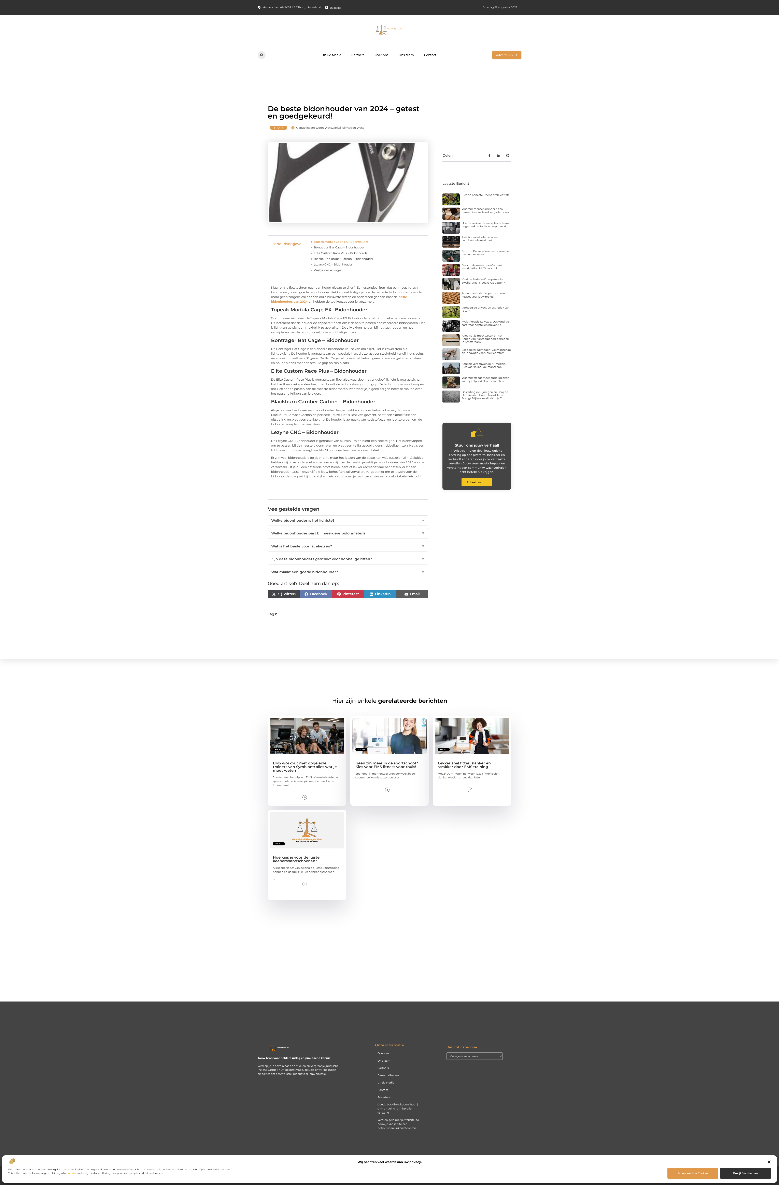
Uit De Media (331, 55)
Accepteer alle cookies (692, 1173)
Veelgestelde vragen (328, 270)
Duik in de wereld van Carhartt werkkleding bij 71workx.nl (482, 267)
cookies (71, 1173)
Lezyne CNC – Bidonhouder (333, 264)
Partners (358, 55)
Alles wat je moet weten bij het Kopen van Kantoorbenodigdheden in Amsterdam (485, 338)
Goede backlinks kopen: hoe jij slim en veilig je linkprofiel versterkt (398, 1108)
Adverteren (385, 1097)
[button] (769, 1162)
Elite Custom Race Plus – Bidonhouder (341, 253)
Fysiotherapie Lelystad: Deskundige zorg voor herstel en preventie (485, 323)
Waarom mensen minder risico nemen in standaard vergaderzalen (485, 210)
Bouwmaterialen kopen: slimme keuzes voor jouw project (483, 295)
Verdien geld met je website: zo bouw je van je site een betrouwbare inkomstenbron (398, 1124)
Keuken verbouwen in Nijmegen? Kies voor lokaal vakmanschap (484, 365)
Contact (430, 55)
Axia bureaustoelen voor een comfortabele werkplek (480, 238)
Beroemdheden (388, 1075)
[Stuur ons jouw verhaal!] (477, 432)
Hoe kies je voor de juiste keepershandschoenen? (296, 859)
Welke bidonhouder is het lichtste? (348, 520)
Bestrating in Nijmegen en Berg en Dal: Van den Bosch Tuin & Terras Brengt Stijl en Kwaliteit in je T (485, 395)
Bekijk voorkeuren (745, 1173)
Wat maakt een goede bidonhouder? (348, 572)
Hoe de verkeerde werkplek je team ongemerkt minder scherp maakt (485, 224)
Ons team (406, 55)
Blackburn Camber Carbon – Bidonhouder (343, 259)
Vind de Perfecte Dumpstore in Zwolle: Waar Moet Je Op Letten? (483, 281)
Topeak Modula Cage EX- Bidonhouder (341, 242)
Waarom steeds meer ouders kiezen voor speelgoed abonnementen (485, 379)
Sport (278, 127)
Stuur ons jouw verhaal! (477, 445)
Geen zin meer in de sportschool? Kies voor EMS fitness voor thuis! (386, 765)
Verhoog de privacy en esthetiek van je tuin (486, 309)
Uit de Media (386, 1082)
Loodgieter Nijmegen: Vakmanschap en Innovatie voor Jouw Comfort (486, 351)
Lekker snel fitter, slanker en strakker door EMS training (464, 765)
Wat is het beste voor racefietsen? (348, 546)
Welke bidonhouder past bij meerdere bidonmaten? (348, 533)
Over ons (381, 55)
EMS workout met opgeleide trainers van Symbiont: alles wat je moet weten (305, 767)
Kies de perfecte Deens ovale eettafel (486, 194)
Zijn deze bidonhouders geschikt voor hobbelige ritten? (348, 559)
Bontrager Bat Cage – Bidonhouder (339, 247)
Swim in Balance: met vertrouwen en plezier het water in (486, 252)
